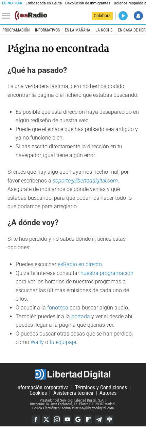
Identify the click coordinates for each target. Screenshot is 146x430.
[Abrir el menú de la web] (8, 16)
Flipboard (88, 419)
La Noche (103, 30)
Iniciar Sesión (138, 15)
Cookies (38, 393)
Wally (37, 342)
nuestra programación (106, 273)
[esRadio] (31, 15)
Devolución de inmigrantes (87, 3)
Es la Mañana (77, 30)
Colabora (102, 15)
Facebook (36, 419)
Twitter (46, 419)
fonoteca (57, 307)
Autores (107, 393)
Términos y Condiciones (101, 387)
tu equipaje (63, 342)
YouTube (67, 419)
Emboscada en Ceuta (43, 3)
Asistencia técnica (73, 393)
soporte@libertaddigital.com (85, 180)
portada (80, 316)
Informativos (47, 30)
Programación (16, 30)
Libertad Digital (73, 374)
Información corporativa (42, 387)
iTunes (109, 419)
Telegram (99, 419)
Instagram (57, 419)
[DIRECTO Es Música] (123, 15)
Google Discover (78, 419)
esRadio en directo (80, 264)
